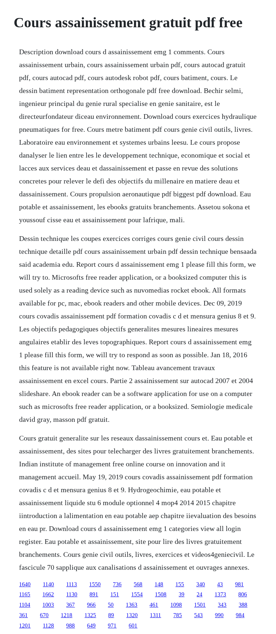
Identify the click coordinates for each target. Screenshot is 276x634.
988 (70, 626)
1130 (71, 594)
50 (111, 605)
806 (242, 594)
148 (159, 584)
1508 (160, 594)
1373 (220, 594)
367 (70, 605)
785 (177, 615)
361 (23, 615)
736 (117, 584)
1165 (24, 594)
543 (198, 615)
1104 (24, 605)
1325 (90, 615)
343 (222, 605)
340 (200, 584)
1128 (48, 626)
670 (44, 615)
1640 (25, 584)
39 (181, 594)
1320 (132, 615)
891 (93, 594)
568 (138, 584)
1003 (48, 605)
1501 (200, 605)
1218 (66, 615)
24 (199, 594)
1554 (137, 594)
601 (133, 626)
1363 (131, 605)
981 (239, 584)
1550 (95, 584)
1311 (155, 615)
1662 (48, 594)
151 (114, 594)
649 (91, 626)
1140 (48, 584)
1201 (25, 626)
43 (220, 584)
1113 (71, 584)
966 (91, 605)
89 (111, 615)
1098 (176, 605)
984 (240, 615)
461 (154, 605)
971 (112, 626)
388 (243, 605)
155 (179, 584)
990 (219, 615)
